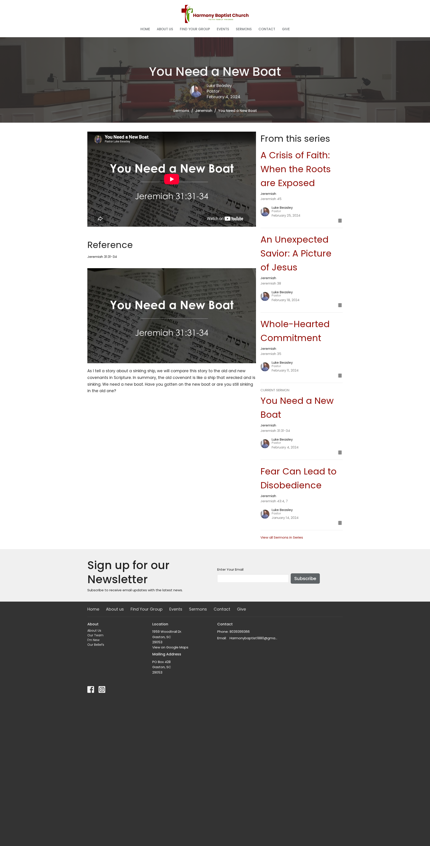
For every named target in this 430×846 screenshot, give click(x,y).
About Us (94, 630)
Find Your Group (195, 29)
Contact (266, 29)
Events (223, 29)
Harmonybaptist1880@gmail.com (254, 638)
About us (165, 29)
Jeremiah (203, 110)
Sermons (244, 29)
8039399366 (240, 631)
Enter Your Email (230, 569)
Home (145, 29)
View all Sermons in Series (281, 537)
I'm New (93, 640)
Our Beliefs (95, 644)
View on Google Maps (170, 647)
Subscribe (305, 578)
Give (286, 29)
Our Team (95, 635)
